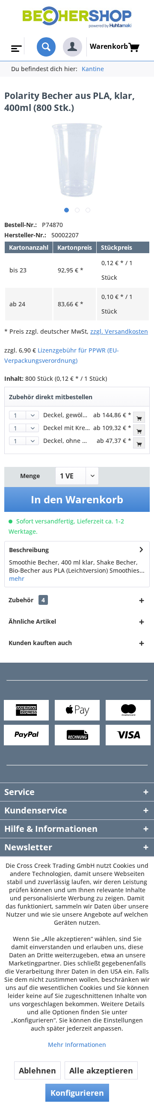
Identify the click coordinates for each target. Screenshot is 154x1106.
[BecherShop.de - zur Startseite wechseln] (77, 18)
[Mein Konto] (72, 47)
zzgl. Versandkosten (119, 331)
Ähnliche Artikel (32, 621)
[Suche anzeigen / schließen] (46, 47)
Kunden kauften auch (40, 643)
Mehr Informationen (77, 1044)
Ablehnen (37, 1070)
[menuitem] (15, 45)
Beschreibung (29, 550)
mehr (16, 578)
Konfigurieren (77, 1093)
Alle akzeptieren (101, 1070)
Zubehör (27, 600)
